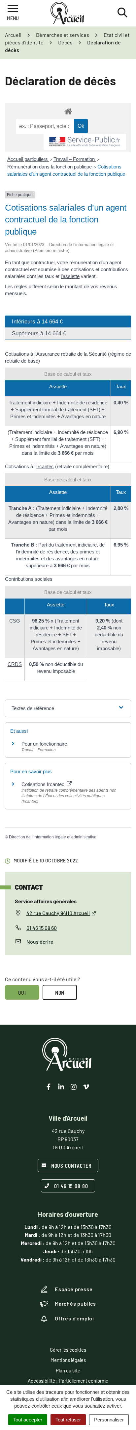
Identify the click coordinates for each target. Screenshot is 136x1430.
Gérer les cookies (68, 1350)
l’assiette (70, 276)
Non (60, 992)
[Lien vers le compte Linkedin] (61, 1087)
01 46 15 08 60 (41, 928)
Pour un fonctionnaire (44, 744)
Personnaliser (109, 1419)
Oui (22, 992)
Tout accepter (27, 1419)
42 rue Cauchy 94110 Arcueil (58, 913)
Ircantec (45, 466)
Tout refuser (68, 1419)
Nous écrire (39, 941)
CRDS (15, 664)
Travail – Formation (74, 159)
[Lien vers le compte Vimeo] (86, 1087)
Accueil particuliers (28, 159)
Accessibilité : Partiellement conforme (68, 1381)
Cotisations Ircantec (43, 784)
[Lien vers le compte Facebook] (48, 1087)
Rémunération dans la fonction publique (50, 166)
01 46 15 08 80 (71, 1185)
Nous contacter (71, 1165)
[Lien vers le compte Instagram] (73, 1087)
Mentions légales (68, 1360)
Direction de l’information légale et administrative (52, 837)
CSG (14, 621)
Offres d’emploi (74, 1318)
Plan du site (68, 1370)
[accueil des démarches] (68, 111)
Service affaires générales (46, 901)
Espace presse (73, 1289)
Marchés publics (75, 1303)
